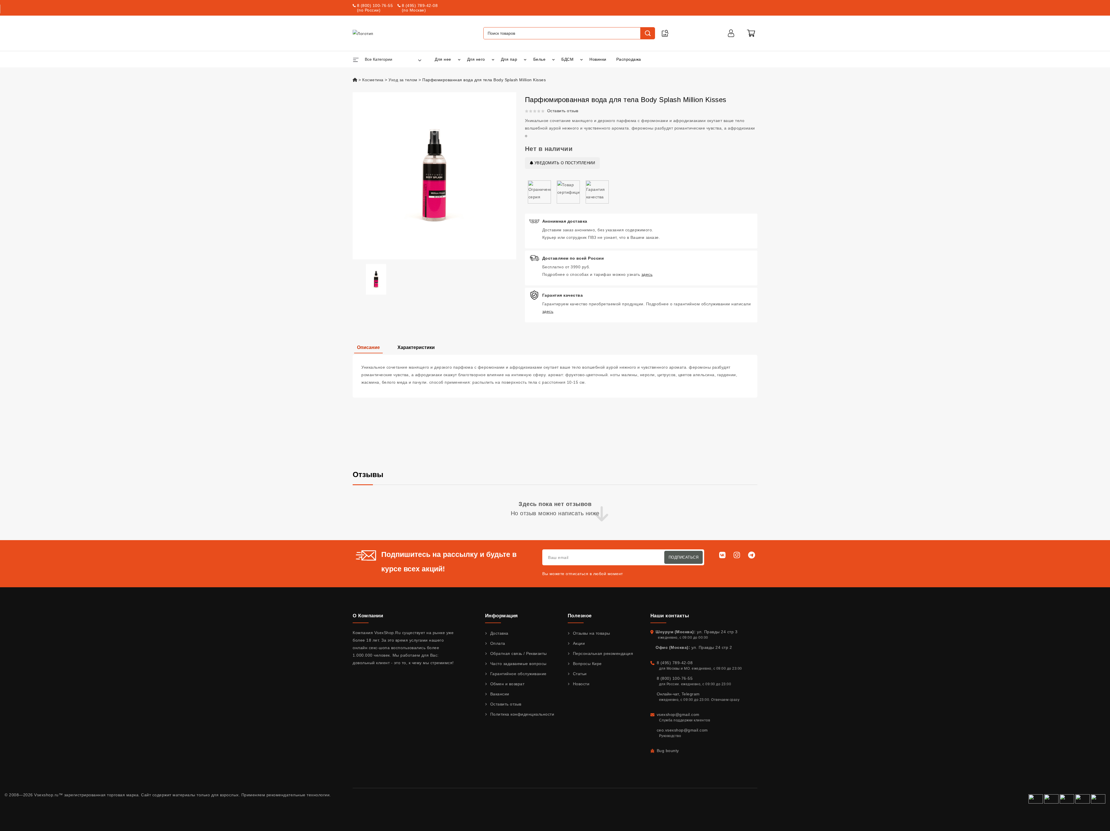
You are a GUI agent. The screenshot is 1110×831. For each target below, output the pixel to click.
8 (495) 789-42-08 (420, 5)
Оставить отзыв (562, 110)
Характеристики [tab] (416, 347)
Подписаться (684, 557)
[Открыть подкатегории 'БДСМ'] (581, 59)
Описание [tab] (368, 347)
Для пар (509, 59)
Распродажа (628, 59)
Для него (476, 59)
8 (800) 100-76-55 (375, 5)
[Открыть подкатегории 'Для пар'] (525, 59)
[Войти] (731, 33)
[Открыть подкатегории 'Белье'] (553, 59)
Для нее (443, 59)
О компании (368, 615)
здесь (647, 274)
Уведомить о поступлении (564, 163)
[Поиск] (647, 33)
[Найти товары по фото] (665, 33)
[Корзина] (751, 33)
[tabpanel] (555, 376)
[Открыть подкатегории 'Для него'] (493, 59)
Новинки (597, 59)
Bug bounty (668, 750)
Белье (539, 59)
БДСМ (567, 59)
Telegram (691, 694)
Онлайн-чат (668, 694)
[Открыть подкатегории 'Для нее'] (459, 59)
